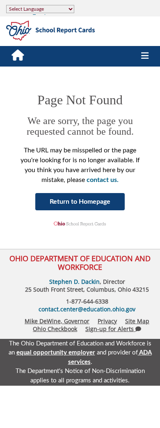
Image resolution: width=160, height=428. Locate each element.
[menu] (145, 56)
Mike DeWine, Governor (57, 321)
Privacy (107, 321)
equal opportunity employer (55, 353)
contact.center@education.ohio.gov (87, 309)
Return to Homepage (80, 201)
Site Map (137, 321)
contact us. (103, 180)
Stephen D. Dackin (74, 281)
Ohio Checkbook (55, 329)
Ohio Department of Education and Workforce (80, 262)
